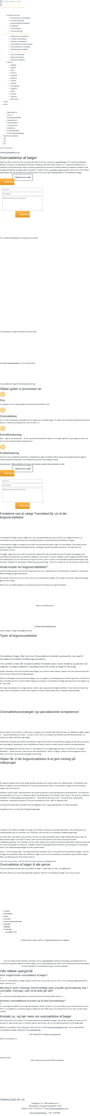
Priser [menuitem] (6, 102)
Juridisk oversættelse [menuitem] (19, 39)
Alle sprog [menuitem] (14, 99)
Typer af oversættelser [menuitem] (18, 34)
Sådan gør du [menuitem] (12, 112)
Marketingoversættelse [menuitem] (19, 49)
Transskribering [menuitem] (16, 31)
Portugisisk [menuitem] (15, 86)
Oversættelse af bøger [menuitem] (19, 52)
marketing (54, 170)
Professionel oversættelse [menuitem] (20, 18)
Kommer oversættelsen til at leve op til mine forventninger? (33, 1000)
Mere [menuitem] (6, 104)
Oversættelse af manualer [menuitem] (20, 47)
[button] (7, 182)
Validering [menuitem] (11, 128)
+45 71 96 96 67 (6, 148)
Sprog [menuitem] (10, 62)
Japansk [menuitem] (14, 96)
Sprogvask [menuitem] (14, 26)
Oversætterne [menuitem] (12, 123)
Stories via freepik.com (52, 1034)
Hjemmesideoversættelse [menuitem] (20, 23)
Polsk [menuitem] (13, 91)
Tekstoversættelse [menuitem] (17, 57)
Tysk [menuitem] (12, 70)
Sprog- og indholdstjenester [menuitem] (14, 7)
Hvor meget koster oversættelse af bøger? (24, 975)
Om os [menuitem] (9, 115)
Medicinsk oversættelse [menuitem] (20, 36)
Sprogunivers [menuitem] (12, 120)
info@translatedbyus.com (10, 152)
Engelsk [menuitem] (13, 65)
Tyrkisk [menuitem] (13, 81)
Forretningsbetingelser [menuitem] (15, 133)
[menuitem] (5, 138)
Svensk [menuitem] (13, 94)
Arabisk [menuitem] (13, 83)
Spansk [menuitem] (13, 68)
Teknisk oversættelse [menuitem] (18, 41)
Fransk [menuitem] (13, 73)
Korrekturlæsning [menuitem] (17, 20)
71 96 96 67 (25, 1027)
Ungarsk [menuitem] (14, 88)
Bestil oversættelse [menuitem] (11, 136)
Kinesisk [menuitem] (14, 75)
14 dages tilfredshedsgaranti (45, 626)
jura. (67, 170)
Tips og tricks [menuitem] (12, 125)
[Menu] (1, 4)
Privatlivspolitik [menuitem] (13, 131)
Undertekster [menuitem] (16, 28)
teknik (60, 170)
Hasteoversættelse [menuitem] (18, 60)
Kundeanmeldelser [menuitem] (14, 117)
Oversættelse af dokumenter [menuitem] (21, 44)
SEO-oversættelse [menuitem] (17, 54)
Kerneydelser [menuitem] (13, 15)
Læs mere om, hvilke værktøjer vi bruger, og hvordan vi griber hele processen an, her (32, 464)
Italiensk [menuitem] (14, 78)
